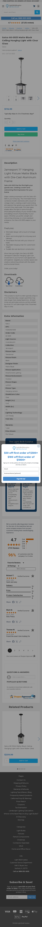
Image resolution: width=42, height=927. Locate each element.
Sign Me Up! (21, 479)
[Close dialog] (38, 446)
